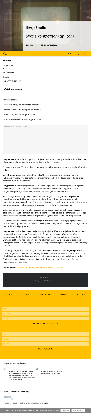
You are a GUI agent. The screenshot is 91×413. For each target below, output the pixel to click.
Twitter (28, 294)
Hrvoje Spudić (36, 27)
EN (69, 53)
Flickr (81, 294)
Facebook (11, 294)
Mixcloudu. (60, 267)
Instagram (46, 294)
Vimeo (63, 294)
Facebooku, (22, 267)
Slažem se (65, 410)
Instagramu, (42, 267)
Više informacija (78, 410)
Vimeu (50, 267)
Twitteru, (32, 267)
